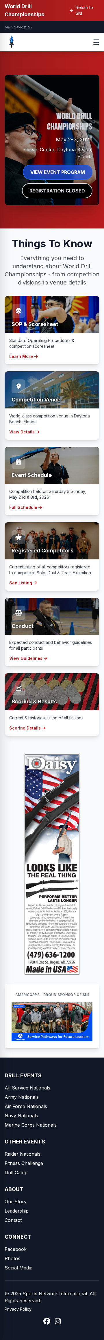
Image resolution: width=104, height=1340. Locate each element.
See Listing (20, 582)
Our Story (16, 1201)
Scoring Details (25, 727)
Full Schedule (23, 507)
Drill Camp (16, 1172)
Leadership (17, 1211)
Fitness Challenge (24, 1163)
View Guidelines (25, 658)
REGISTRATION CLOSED (57, 191)
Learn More (21, 356)
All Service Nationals (27, 1088)
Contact (13, 1220)
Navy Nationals (21, 1116)
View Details (22, 431)
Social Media (18, 1268)
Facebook (16, 1249)
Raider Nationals (22, 1154)
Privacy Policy (18, 1309)
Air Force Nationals (26, 1106)
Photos (12, 1258)
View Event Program (57, 172)
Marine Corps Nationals (31, 1125)
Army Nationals (22, 1097)
